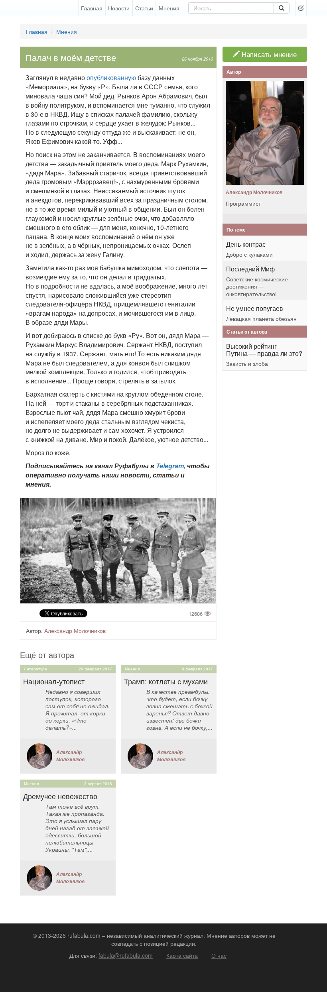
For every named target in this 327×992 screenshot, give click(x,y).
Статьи (144, 8)
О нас (219, 955)
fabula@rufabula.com (125, 955)
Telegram (170, 465)
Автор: (34, 630)
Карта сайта (182, 955)
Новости (119, 8)
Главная (91, 8)
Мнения (169, 8)
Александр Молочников (75, 630)
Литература (35, 669)
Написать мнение (268, 54)
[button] (301, 8)
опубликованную (112, 77)
